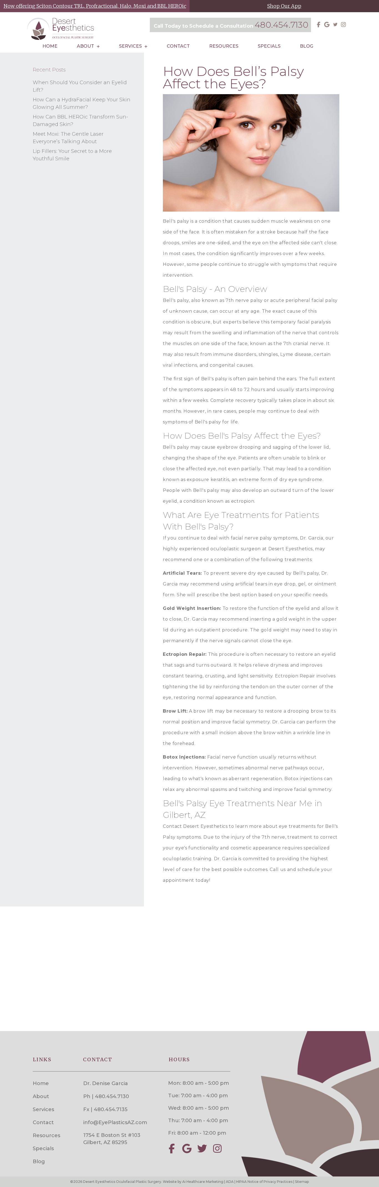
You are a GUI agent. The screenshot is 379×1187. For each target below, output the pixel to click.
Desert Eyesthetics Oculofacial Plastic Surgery (122, 1182)
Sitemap (302, 1182)
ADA (230, 1182)
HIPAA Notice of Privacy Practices (264, 1182)
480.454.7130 (281, 25)
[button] (318, 24)
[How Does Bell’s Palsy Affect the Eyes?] (251, 153)
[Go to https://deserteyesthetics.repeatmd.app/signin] (284, 5)
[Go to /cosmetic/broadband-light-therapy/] (95, 5)
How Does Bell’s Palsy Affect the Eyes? (233, 77)
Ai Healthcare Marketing (202, 1182)
